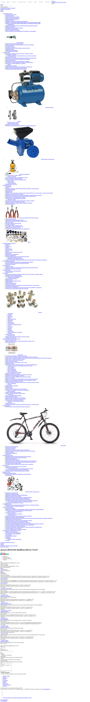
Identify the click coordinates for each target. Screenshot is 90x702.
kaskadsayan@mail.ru (4, 627)
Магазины (14, 1)
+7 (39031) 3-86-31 (4, 640)
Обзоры (4, 682)
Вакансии (41, 1)
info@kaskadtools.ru (4, 619)
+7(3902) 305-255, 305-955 (5, 610)
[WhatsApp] (6, 554)
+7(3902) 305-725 (4, 618)
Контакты (30, 1)
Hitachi (1, 568)
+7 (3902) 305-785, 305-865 (6, 588)
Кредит (35, 1)
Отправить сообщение (5, 672)
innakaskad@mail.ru (4, 611)
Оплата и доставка (22, 1)
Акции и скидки (6, 676)
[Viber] (4, 554)
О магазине (47, 1)
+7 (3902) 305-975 (4, 633)
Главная (3, 1)
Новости (5, 681)
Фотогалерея (5, 683)
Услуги (4, 679)
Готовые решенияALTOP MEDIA (4, 700)
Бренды (8, 1)
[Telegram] (8, 554)
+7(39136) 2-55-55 (4, 594)
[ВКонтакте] (1, 554)
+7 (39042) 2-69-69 (4, 625)
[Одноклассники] (3, 554)
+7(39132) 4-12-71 (4, 602)
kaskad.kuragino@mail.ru (5, 596)
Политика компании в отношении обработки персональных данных (17, 697)
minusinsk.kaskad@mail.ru (5, 603)
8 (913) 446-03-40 (4, 578)
